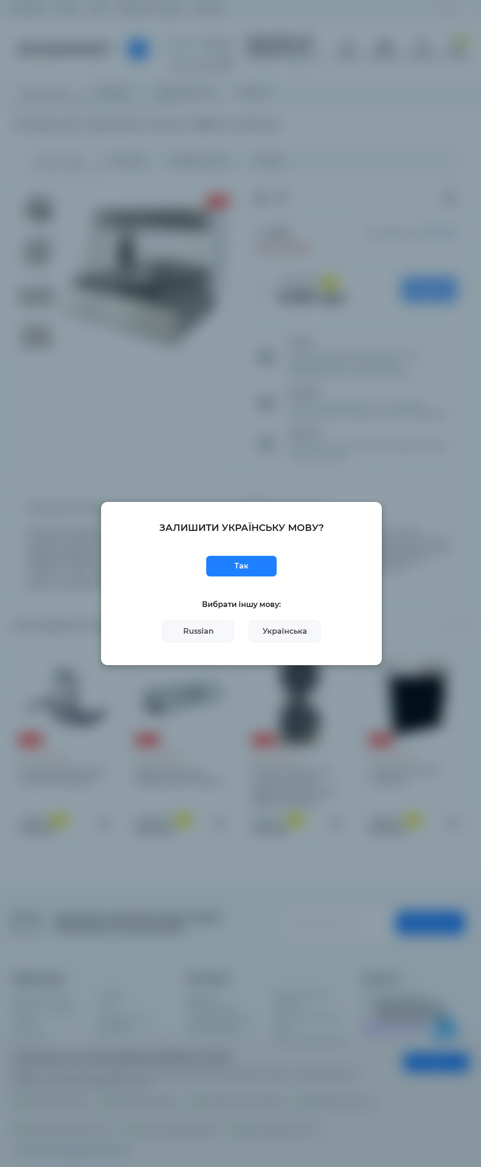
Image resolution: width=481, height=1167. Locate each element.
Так (241, 565)
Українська (285, 631)
